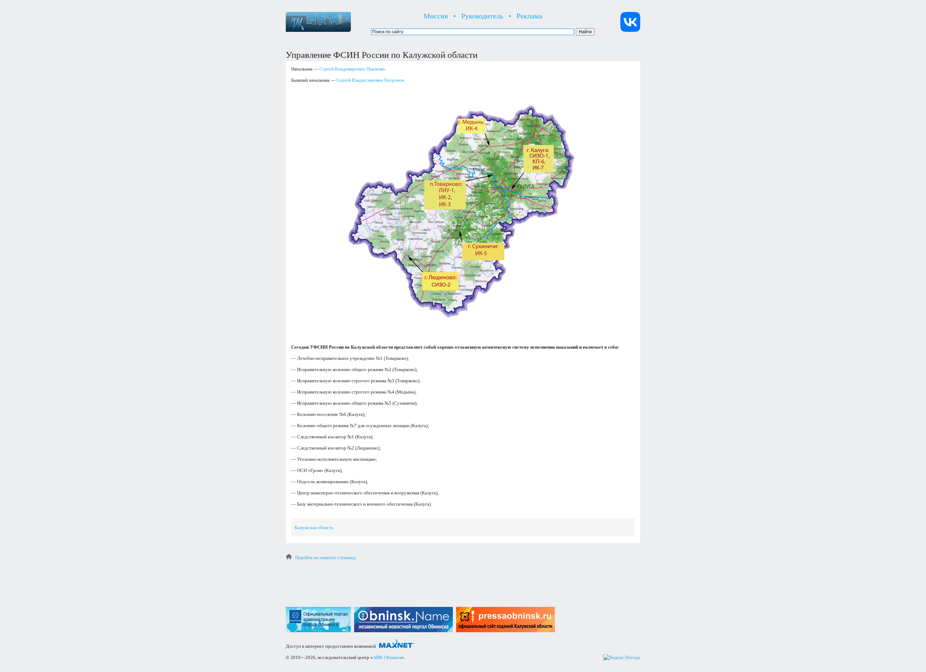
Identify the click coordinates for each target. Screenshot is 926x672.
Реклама (529, 16)
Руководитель (482, 16)
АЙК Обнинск (387, 657)
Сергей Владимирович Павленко (352, 69)
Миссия (436, 16)
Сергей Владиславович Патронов (370, 80)
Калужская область (314, 527)
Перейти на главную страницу (325, 557)
